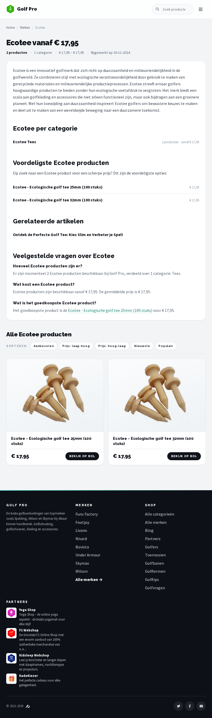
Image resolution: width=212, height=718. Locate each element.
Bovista (82, 546)
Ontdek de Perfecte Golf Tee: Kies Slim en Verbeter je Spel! (68, 234)
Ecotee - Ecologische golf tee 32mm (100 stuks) (58, 199)
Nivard (81, 538)
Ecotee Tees (24, 141)
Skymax (82, 563)
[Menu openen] (200, 9)
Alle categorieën (159, 514)
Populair (165, 346)
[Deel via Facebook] (189, 706)
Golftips (152, 579)
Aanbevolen (44, 346)
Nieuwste (142, 346)
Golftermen (155, 571)
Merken (25, 27)
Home (10, 27)
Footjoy (82, 522)
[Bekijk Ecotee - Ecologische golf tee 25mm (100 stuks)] (55, 395)
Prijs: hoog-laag (112, 346)
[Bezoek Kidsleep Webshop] (11, 658)
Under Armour (87, 554)
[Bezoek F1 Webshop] (11, 633)
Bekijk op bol (82, 456)
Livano (81, 530)
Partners (153, 538)
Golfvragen (155, 587)
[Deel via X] (178, 706)
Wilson (81, 571)
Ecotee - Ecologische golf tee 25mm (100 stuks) (58, 187)
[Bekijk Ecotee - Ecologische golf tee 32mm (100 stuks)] (157, 395)
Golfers (151, 546)
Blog (149, 530)
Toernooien (155, 554)
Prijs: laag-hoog (76, 346)
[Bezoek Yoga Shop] (11, 613)
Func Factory (86, 514)
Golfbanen (154, 563)
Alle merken (155, 522)
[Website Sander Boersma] (27, 706)
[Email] (201, 706)
